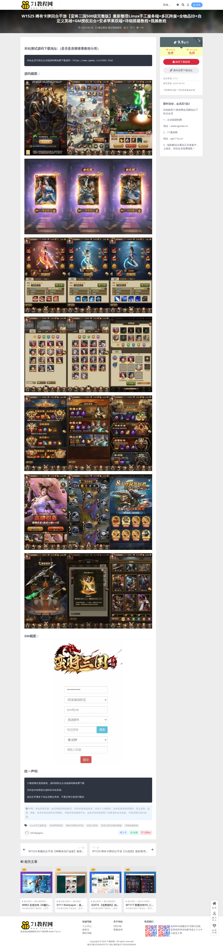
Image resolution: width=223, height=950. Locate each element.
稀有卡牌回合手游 (74, 825)
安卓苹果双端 (56, 825)
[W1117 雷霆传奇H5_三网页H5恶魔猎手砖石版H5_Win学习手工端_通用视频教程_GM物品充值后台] (140, 882)
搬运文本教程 (144, 901)
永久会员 (193, 50)
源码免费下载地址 (183, 70)
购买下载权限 (182, 62)
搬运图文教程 (64, 901)
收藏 (135, 832)
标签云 (85, 929)
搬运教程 (102, 27)
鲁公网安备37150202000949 (123, 944)
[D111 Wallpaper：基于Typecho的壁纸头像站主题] (71, 882)
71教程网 (111, 941)
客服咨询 (118, 929)
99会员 (172, 50)
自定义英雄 (92, 825)
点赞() (147, 832)
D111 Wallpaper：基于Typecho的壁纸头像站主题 (71, 906)
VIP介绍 (117, 926)
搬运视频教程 (115, 27)
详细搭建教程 (131, 825)
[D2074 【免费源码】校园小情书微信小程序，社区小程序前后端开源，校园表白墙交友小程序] (106, 882)
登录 (198, 5)
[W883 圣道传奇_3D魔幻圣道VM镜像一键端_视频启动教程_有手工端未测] (36, 882)
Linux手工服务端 (38, 825)
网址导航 (87, 932)
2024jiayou (36, 832)
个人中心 (87, 926)
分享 (124, 832)
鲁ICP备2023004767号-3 (98, 944)
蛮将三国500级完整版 (111, 825)
